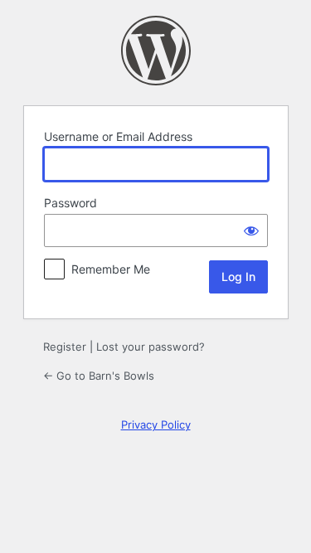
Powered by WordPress (156, 50)
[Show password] (251, 230)
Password (70, 203)
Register (64, 346)
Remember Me (110, 269)
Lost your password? (150, 346)
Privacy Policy (156, 424)
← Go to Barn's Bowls (98, 375)
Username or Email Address (118, 136)
